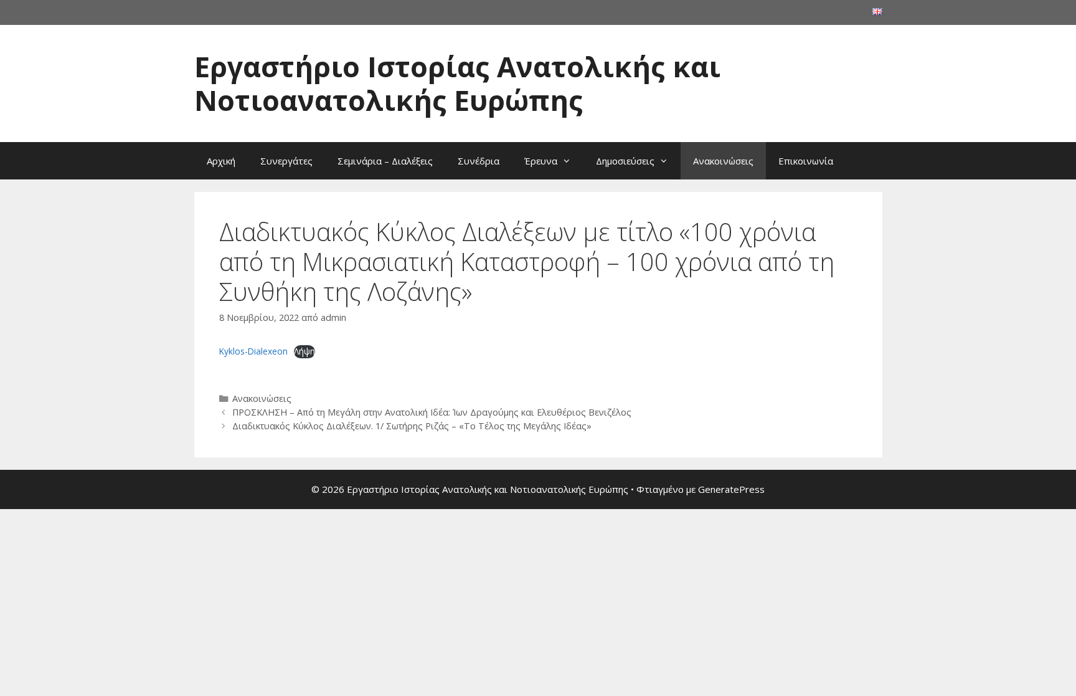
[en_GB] (877, 11)
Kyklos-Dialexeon (253, 351)
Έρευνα (540, 161)
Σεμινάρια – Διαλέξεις (385, 161)
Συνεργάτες (286, 161)
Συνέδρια (478, 161)
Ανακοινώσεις (723, 161)
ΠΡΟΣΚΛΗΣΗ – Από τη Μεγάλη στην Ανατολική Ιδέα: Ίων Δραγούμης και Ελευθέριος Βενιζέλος (431, 412)
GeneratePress (731, 489)
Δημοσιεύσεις (625, 161)
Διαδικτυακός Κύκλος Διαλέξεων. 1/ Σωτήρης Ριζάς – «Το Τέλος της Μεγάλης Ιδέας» (412, 426)
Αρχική (221, 161)
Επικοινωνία (805, 161)
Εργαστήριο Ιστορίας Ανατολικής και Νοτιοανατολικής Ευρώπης (457, 83)
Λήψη (304, 351)
